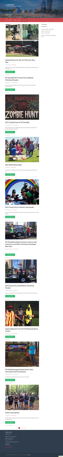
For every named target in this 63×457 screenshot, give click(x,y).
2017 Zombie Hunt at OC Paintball (17, 122)
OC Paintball (10, 4)
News (9, 92)
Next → (24, 427)
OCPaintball (14, 64)
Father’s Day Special (12, 413)
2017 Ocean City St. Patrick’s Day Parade (19, 207)
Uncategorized (10, 425)
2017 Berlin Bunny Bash (13, 165)
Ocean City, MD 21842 (8, 447)
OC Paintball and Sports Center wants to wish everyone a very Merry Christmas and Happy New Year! (21, 244)
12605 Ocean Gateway (8, 446)
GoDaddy (28, 454)
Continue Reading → (10, 71)
